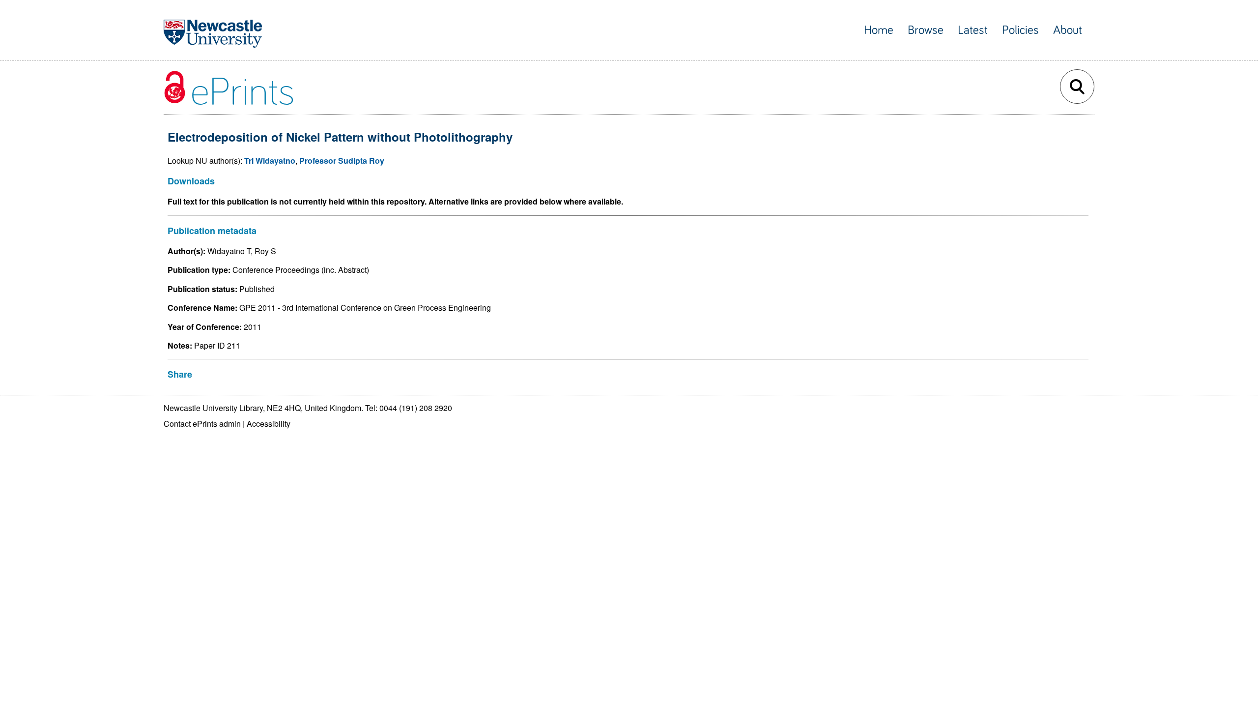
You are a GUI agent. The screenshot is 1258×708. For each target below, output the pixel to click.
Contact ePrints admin (202, 423)
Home (878, 30)
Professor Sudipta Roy (341, 160)
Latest (973, 30)
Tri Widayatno (269, 160)
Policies (1020, 30)
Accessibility (268, 423)
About (1067, 30)
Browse (926, 30)
